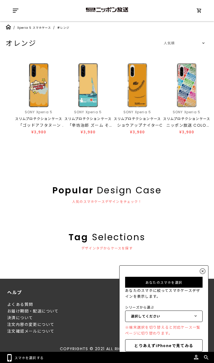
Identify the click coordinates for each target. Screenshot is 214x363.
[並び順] (183, 43)
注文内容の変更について (30, 324)
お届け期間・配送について (33, 311)
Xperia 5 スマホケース (34, 28)
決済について (20, 318)
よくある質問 (20, 304)
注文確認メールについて (30, 331)
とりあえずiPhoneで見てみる (163, 345)
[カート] (199, 11)
